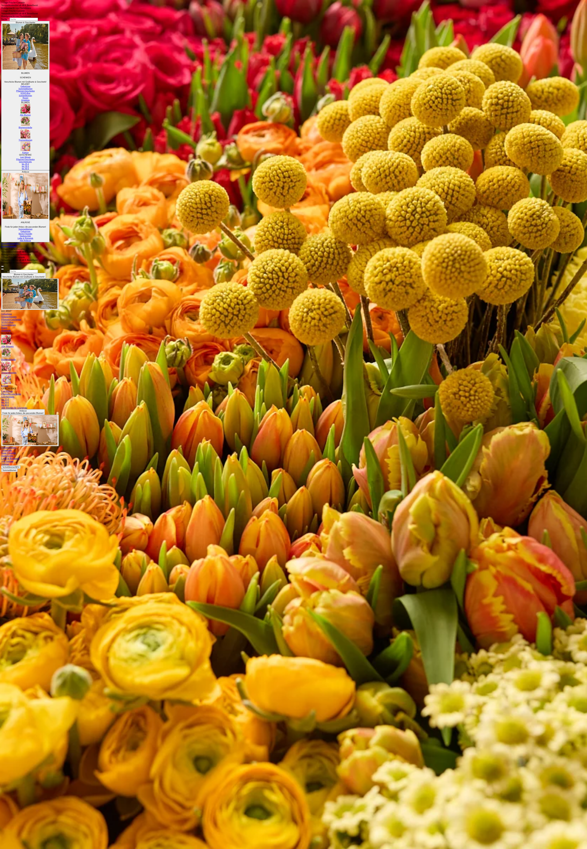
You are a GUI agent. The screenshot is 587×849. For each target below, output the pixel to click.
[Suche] (2, 266)
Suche (4, 19)
